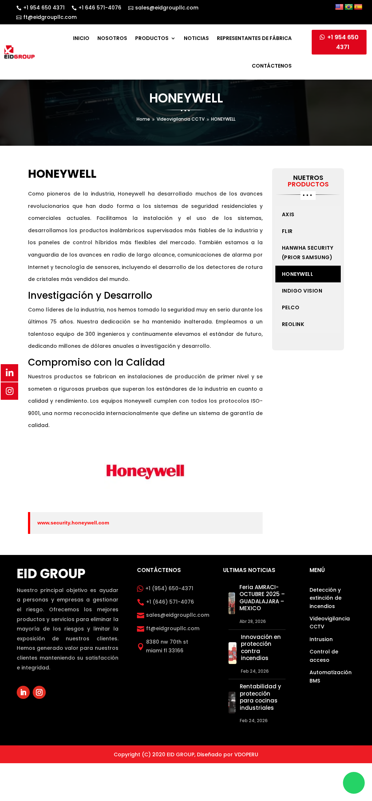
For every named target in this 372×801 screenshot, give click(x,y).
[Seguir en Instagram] (39, 692)
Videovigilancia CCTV (330, 622)
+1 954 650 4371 (343, 42)
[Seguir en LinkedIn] (23, 692)
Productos (152, 38)
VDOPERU (246, 754)
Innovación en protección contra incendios (261, 647)
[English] (339, 7)
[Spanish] (358, 7)
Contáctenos (272, 65)
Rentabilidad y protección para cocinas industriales (260, 697)
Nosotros (112, 38)
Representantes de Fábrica (254, 38)
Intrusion (321, 639)
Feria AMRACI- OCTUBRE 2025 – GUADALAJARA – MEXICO (262, 597)
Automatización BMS (331, 676)
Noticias (196, 38)
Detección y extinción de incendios (325, 598)
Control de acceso (324, 655)
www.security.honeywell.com (73, 523)
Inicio (81, 38)
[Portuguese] (348, 7)
